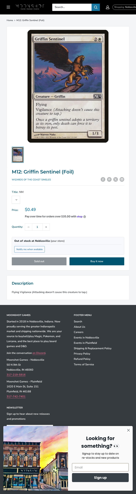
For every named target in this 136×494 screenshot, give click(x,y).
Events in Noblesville (86, 337)
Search (78, 321)
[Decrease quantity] (28, 227)
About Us (79, 327)
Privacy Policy (82, 354)
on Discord (39, 353)
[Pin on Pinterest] (109, 179)
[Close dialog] (128, 430)
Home (10, 20)
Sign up (100, 477)
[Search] (96, 7)
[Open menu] (8, 7)
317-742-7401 (16, 396)
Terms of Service (84, 364)
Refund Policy (82, 359)
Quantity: (17, 227)
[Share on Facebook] (103, 179)
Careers (78, 332)
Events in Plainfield (85, 343)
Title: (18, 192)
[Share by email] (122, 179)
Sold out (39, 261)
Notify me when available (29, 249)
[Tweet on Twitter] (115, 179)
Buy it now (96, 261)
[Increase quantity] (46, 227)
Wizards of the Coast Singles (31, 179)
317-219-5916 (16, 375)
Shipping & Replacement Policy (92, 348)
